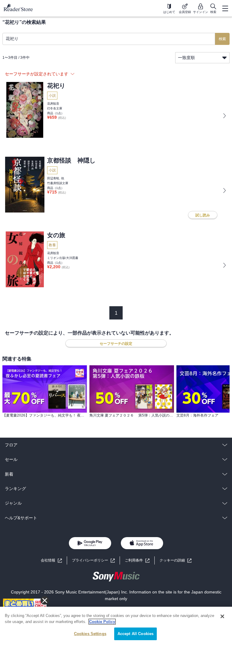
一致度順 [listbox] (186, 57)
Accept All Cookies (135, 633)
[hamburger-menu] (225, 8)
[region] (116, 626)
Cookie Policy (102, 621)
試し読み (202, 215)
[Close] (222, 616)
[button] (175, 560)
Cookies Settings (90, 633)
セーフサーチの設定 (116, 343)
